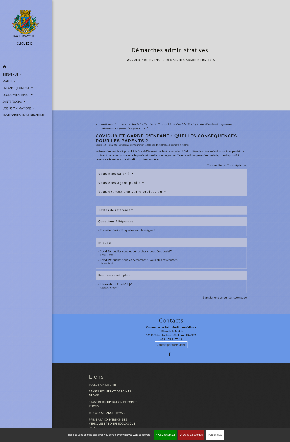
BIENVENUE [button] (11, 74)
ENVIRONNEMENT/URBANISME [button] (24, 115)
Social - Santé (142, 124)
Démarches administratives (190, 60)
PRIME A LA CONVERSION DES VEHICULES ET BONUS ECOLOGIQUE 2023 (112, 423)
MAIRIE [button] (8, 81)
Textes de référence (114, 210)
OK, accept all (166, 434)
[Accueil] (26, 32)
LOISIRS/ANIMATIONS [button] (17, 108)
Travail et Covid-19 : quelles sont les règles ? (127, 230)
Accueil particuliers (111, 124)
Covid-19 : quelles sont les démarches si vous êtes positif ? (136, 251)
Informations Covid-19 (116, 284)
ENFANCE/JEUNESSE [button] (17, 88)
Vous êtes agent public (119, 183)
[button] (26, 67)
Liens (96, 376)
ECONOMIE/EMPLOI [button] (16, 95)
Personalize (215, 434)
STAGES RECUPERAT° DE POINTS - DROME (111, 393)
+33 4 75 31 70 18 (171, 339)
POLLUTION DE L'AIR (102, 385)
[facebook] (171, 354)
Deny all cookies (192, 434)
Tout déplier (237, 165)
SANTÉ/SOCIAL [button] (13, 102)
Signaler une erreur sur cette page (225, 297)
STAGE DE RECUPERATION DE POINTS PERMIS (113, 404)
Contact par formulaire (171, 345)
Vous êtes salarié (114, 173)
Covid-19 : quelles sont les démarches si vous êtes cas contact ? (139, 260)
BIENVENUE (153, 60)
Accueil (134, 60)
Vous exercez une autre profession (130, 191)
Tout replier (216, 165)
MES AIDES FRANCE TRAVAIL (107, 413)
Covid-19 (165, 124)
